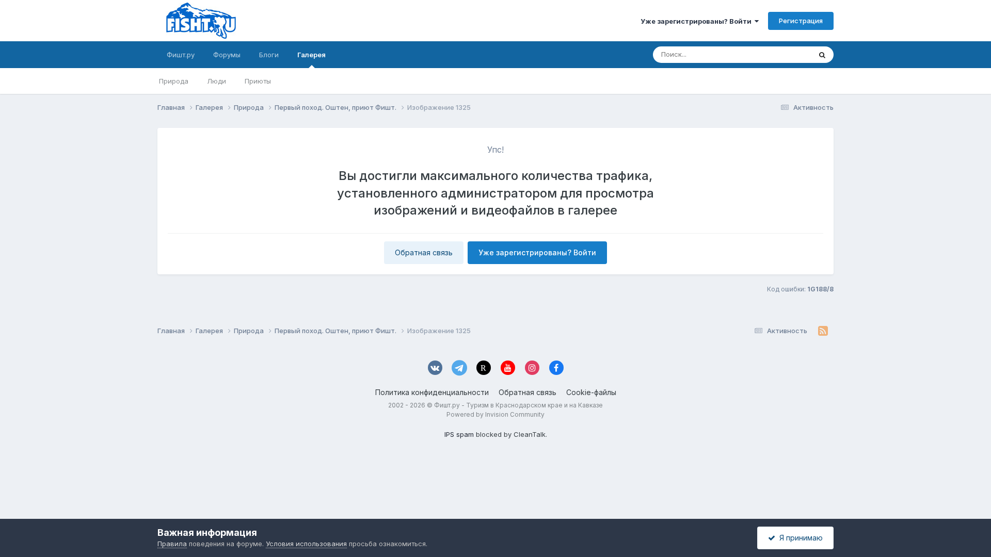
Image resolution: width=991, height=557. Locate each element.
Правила (172, 543)
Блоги (269, 55)
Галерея (311, 55)
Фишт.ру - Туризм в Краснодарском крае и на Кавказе (518, 405)
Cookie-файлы (591, 392)
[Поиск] (822, 54)
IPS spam (459, 434)
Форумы (227, 55)
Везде (787, 54)
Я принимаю (799, 537)
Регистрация (801, 21)
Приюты (258, 81)
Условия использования (306, 543)
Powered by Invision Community (495, 414)
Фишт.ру (181, 55)
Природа (173, 81)
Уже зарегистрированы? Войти (698, 21)
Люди (216, 81)
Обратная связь (424, 252)
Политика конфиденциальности (432, 392)
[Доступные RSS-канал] (823, 331)
